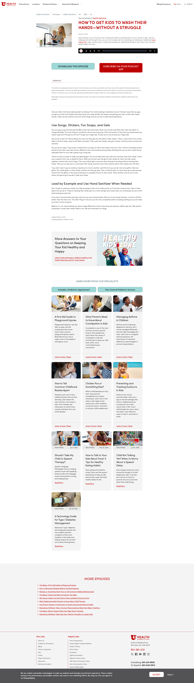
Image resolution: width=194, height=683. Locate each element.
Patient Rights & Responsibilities (81, 643)
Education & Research (70, 4)
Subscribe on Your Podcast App (121, 68)
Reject (170, 674)
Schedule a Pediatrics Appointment (74, 289)
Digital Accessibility (76, 655)
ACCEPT (156, 674)
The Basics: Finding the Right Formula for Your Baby (58, 595)
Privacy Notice (29, 678)
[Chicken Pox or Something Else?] (97, 395)
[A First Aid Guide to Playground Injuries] (66, 327)
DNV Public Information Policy (80, 661)
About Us (41, 641)
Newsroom (41, 661)
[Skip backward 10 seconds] (86, 51)
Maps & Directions (44, 658)
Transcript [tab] (57, 81)
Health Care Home (42, 14)
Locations (36, 4)
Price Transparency (76, 641)
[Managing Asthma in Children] (127, 327)
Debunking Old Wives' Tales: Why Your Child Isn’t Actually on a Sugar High (66, 614)
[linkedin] (144, 654)
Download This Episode (73, 66)
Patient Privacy (75, 646)
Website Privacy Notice (77, 658)
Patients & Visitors (50, 4)
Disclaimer (73, 652)
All (79, 14)
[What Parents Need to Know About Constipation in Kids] (97, 327)
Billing (40, 646)
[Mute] (94, 51)
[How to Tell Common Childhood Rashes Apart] (66, 395)
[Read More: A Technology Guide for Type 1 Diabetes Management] (66, 499)
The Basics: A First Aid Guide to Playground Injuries (57, 585)
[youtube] (140, 654)
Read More (59, 483)
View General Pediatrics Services (120, 289)
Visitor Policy (74, 649)
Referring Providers (44, 664)
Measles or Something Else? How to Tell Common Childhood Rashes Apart (66, 592)
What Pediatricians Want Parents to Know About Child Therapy (62, 601)
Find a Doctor (24, 4)
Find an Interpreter (44, 649)
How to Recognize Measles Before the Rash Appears (59, 588)
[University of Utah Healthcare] (144, 637)
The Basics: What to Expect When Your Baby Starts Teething (61, 611)
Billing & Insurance (164, 4)
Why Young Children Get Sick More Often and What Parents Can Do (64, 598)
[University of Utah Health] (8, 4)
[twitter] (132, 654)
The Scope (56, 14)
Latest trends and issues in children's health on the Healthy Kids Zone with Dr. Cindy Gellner (73, 259)
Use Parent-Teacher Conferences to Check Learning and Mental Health (66, 605)
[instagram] (148, 654)
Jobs (39, 652)
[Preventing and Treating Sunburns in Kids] (127, 395)
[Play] (81, 51)
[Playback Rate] (155, 51)
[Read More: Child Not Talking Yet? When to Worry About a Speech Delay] (127, 438)
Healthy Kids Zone (69, 14)
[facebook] (136, 654)
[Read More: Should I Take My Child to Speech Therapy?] (66, 438)
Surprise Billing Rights (77, 667)
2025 (85, 14)
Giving (40, 655)
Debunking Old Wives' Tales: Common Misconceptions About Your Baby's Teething (69, 608)
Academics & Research (46, 643)
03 (91, 14)
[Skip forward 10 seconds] (90, 51)
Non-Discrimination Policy (78, 664)
